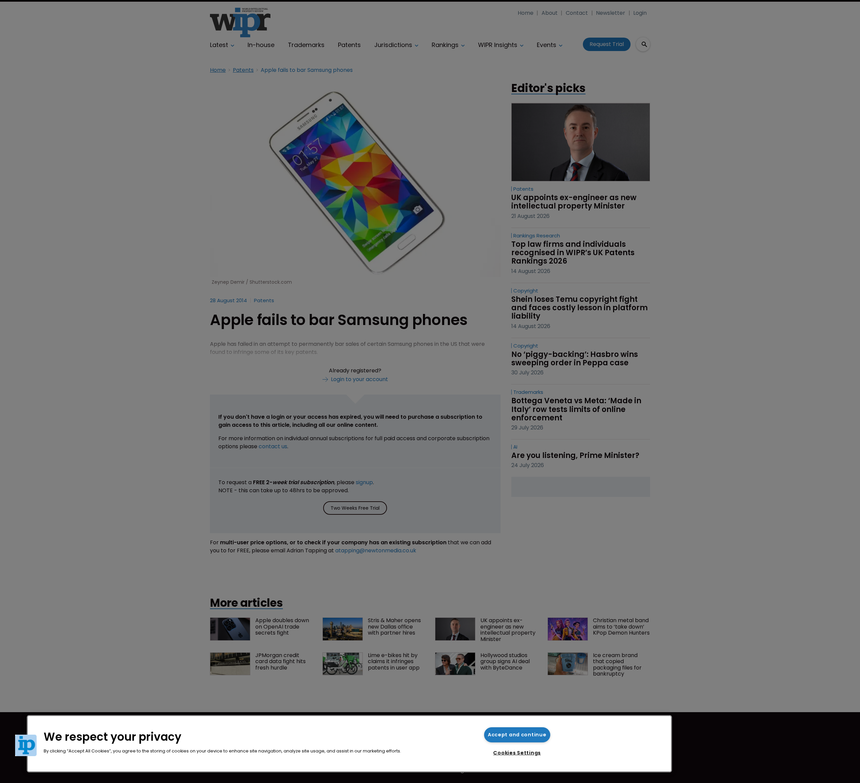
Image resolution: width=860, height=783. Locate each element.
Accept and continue (517, 734)
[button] (26, 745)
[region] (349, 743)
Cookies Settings (517, 752)
